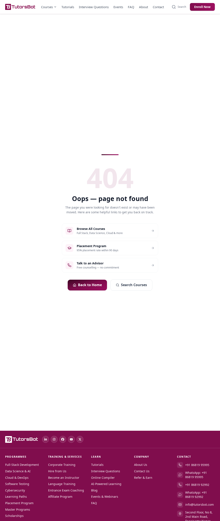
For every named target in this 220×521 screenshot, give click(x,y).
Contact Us (142, 471)
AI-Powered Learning (106, 484)
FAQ (131, 7)
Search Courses (134, 284)
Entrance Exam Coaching (66, 490)
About (143, 7)
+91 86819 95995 (197, 465)
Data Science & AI (18, 471)
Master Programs (17, 509)
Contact (158, 7)
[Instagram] (54, 439)
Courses (47, 7)
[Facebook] (62, 439)
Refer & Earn (143, 478)
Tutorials (67, 7)
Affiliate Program (60, 496)
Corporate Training (61, 465)
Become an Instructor (63, 478)
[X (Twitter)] (79, 439)
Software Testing (17, 484)
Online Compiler (103, 478)
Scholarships (14, 516)
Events (118, 7)
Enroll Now (202, 7)
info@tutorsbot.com (199, 504)
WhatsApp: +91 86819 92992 (196, 494)
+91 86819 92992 (197, 485)
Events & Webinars (104, 496)
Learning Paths (16, 496)
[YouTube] (71, 439)
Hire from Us (57, 471)
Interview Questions (94, 7)
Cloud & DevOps (17, 478)
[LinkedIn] (45, 439)
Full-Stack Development (22, 465)
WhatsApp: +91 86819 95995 (196, 475)
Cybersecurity (15, 490)
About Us (140, 465)
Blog (94, 490)
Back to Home (90, 284)
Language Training (61, 484)
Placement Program (19, 503)
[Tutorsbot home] (20, 7)
